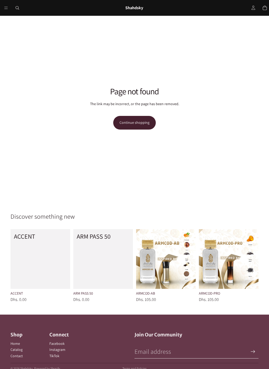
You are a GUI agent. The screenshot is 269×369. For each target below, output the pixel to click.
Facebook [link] (57, 343)
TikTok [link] (54, 355)
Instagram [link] (57, 349)
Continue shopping (134, 122)
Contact (17, 355)
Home (15, 343)
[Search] (17, 8)
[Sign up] (252, 351)
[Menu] (6, 8)
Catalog (17, 349)
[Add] (62, 281)
